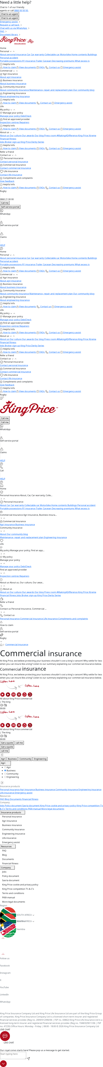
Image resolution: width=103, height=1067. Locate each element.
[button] (51, 48)
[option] (53, 767)
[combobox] (5, 763)
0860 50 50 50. (21, 10)
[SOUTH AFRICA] (51, 910)
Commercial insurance (16, 644)
